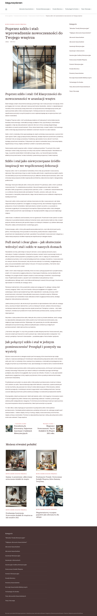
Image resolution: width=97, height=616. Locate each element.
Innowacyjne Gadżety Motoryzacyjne (80, 55)
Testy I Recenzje (85, 9)
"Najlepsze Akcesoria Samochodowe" (80, 33)
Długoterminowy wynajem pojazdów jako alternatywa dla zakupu (47, 514)
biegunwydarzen (13, 3)
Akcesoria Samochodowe (26, 9)
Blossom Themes (63, 613)
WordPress (80, 613)
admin (7, 42)
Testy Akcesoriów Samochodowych (79, 87)
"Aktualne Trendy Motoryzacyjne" (79, 28)
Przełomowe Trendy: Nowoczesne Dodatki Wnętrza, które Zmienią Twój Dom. (49, 479)
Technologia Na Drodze (71, 9)
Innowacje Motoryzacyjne (76, 46)
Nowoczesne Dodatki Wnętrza (15, 24)
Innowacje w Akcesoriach (76, 51)
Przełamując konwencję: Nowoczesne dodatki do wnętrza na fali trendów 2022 (19, 515)
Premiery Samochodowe (76, 73)
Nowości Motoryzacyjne (43, 9)
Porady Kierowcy (57, 9)
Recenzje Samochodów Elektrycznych (80, 78)
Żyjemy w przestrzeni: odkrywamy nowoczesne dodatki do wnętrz (19, 478)
